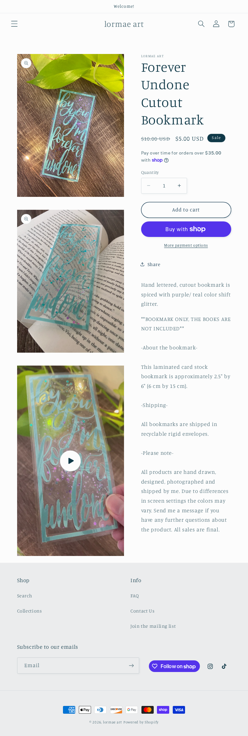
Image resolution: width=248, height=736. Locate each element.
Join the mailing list (153, 626)
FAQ (134, 595)
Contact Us (142, 610)
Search (24, 595)
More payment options (186, 245)
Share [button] (154, 264)
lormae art (112, 722)
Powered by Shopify (141, 722)
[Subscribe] (131, 665)
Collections (29, 610)
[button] (14, 23)
